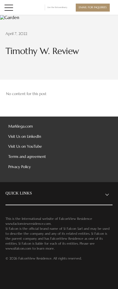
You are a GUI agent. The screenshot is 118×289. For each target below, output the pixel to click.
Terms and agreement (27, 156)
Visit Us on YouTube (25, 146)
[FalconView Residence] (30, 7)
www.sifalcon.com (18, 248)
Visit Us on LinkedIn (24, 136)
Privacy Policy (19, 166)
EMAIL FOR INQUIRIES (93, 7)
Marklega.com (20, 126)
